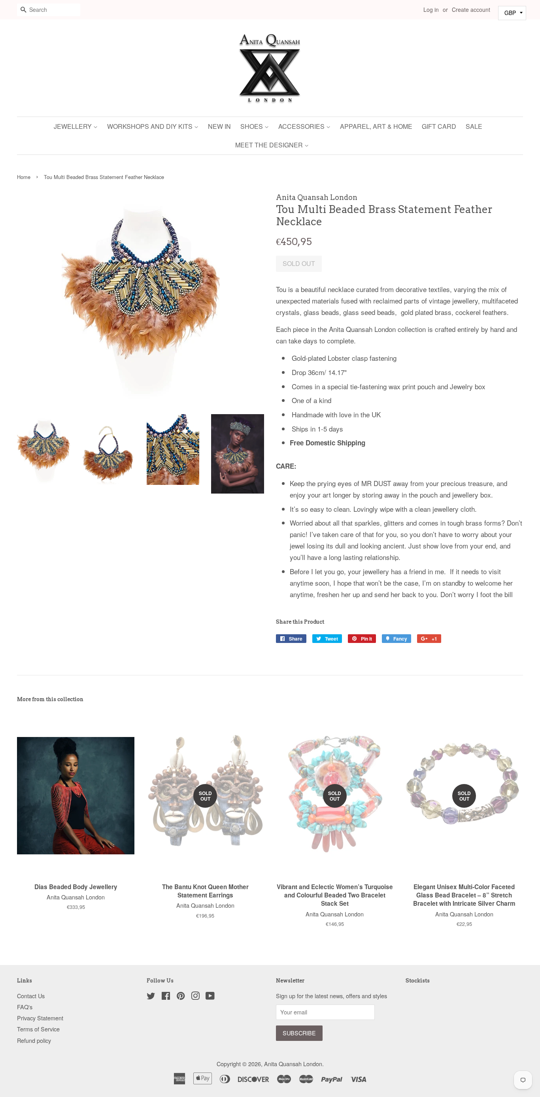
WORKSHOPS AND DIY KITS (150, 126)
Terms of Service (38, 1029)
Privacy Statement (40, 1018)
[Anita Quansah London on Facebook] (165, 997)
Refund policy (34, 1040)
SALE (474, 126)
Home (23, 177)
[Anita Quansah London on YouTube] (210, 997)
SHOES (252, 126)
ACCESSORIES (302, 126)
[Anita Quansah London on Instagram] (195, 997)
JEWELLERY (73, 126)
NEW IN (219, 126)
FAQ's (24, 1007)
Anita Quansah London (293, 1063)
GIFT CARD (439, 126)
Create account (471, 9)
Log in (431, 9)
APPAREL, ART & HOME (376, 126)
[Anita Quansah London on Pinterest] (180, 997)
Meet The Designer (269, 144)
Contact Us (31, 995)
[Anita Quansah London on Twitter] (151, 997)
